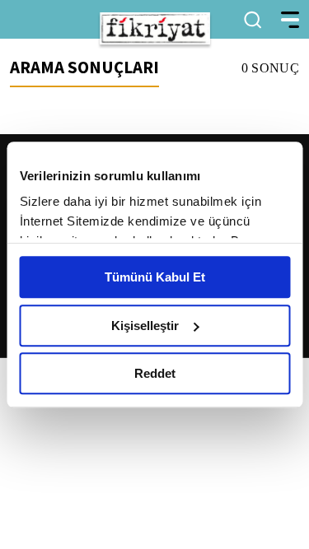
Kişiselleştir (145, 326)
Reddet (155, 373)
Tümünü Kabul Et (155, 277)
